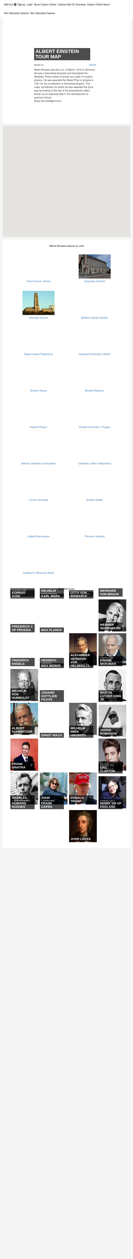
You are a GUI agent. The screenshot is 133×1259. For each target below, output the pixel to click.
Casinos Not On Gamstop (72, 4)
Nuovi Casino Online (45, 4)
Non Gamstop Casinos (16, 13)
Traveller (92, 65)
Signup (21, 4)
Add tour (9, 4)
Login (30, 4)
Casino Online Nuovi (98, 4)
